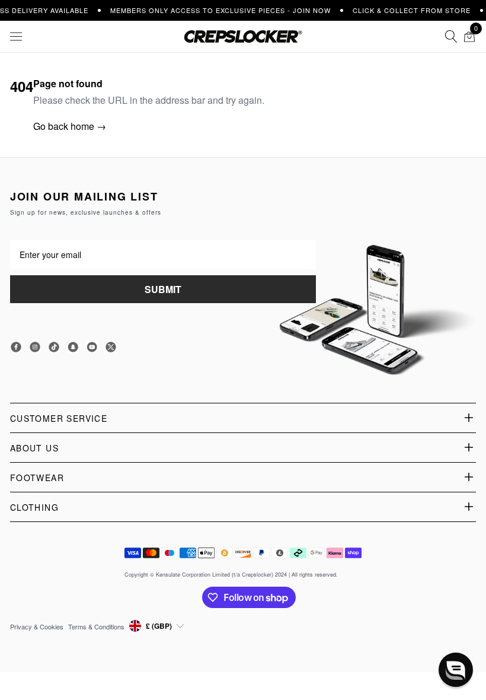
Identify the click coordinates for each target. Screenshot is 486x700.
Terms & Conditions (96, 626)
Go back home (69, 126)
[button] (456, 670)
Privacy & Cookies (36, 626)
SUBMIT (163, 289)
